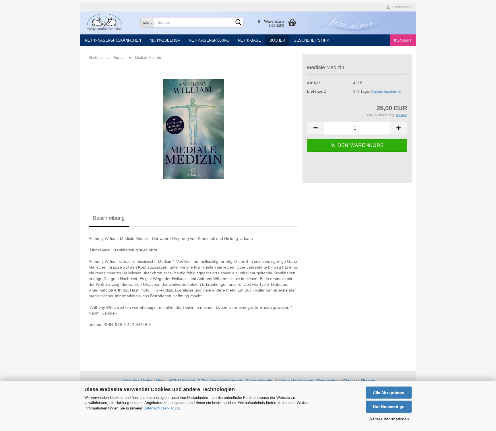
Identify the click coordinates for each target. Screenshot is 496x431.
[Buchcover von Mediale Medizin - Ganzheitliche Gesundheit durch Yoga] (193, 129)
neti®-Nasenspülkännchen (113, 40)
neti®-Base (249, 40)
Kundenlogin (401, 7)
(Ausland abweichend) (385, 91)
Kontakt (403, 40)
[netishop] (108, 21)
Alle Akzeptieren (388, 392)
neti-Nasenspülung (209, 40)
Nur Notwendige (388, 406)
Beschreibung (109, 218)
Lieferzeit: (316, 91)
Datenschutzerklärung (162, 408)
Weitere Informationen (389, 419)
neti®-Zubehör (165, 40)
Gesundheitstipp (311, 40)
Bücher (277, 40)
